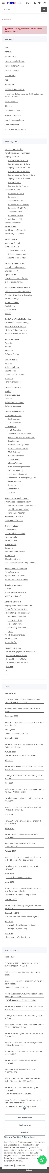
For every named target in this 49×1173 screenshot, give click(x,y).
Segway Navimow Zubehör (19, 178)
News (7, 47)
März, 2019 (9, 882)
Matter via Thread (12, 243)
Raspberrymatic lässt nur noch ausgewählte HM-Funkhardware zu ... (23, 808)
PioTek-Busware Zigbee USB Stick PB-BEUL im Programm (24, 799)
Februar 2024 (10, 693)
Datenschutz (21, 1165)
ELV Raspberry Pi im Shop (16, 928)
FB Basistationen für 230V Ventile (22, 505)
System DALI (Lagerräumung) (17, 322)
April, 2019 (9, 873)
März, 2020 (9, 828)
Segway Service (14, 182)
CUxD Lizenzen (14, 419)
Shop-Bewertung (12, 125)
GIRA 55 (8, 589)
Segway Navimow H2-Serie (19, 164)
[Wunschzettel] (39, 2)
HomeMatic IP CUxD (13, 415)
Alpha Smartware (12, 572)
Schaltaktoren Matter (17, 258)
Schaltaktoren (10, 371)
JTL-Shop (29, 1170)
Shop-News (9, 957)
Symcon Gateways (12, 395)
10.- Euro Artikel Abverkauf (16, 330)
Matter (7, 313)
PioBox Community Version (17, 733)
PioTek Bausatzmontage (15, 635)
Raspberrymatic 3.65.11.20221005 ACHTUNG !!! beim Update (24, 723)
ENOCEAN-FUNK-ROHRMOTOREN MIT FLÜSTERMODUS (21, 844)
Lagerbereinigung (13, 648)
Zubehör (8, 343)
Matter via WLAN (12, 247)
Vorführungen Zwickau (14, 233)
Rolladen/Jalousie (12, 367)
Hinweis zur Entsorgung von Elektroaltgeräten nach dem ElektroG (24, 95)
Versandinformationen (14, 66)
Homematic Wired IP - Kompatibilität (21, 894)
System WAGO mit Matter (16, 655)
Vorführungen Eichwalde (15, 230)
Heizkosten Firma (15, 620)
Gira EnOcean (10, 309)
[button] (35, 2)
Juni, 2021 (9, 783)
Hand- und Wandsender (15, 533)
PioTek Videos (10, 226)
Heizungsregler (11, 537)
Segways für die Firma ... (18, 186)
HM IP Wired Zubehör (14, 520)
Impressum (8, 1165)
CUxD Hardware (14, 422)
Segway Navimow (12, 156)
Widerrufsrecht (11, 101)
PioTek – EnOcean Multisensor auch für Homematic (21, 835)
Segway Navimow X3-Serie (19, 167)
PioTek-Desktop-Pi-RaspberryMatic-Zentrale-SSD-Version (23, 906)
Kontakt (8, 52)
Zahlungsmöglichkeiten (14, 61)
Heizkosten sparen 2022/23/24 (17, 613)
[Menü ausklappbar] (3, 1)
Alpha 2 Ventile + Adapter (15, 575)
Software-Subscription (14, 402)
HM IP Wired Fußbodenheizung (18, 502)
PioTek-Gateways (12, 298)
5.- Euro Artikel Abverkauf (15, 326)
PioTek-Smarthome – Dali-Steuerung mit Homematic (21, 867)
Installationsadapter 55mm (19, 467)
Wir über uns (10, 56)
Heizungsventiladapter (17, 474)
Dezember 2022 (11, 716)
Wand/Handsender (16, 455)
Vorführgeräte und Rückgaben (17, 153)
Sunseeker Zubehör (16, 211)
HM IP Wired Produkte (14, 516)
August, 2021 (10, 752)
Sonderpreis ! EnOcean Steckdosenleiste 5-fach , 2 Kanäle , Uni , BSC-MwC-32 (23, 858)
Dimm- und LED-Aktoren (15, 374)
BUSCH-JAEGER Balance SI (15, 592)
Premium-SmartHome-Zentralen (18, 295)
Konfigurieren (25, 1125)
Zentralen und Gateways (15, 267)
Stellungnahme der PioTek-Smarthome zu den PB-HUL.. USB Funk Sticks (24, 790)
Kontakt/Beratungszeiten (15, 129)
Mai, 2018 (9, 933)
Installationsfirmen (13, 115)
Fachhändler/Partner (13, 110)
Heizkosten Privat (15, 624)
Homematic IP (10, 426)
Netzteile (9, 666)
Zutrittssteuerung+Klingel (18, 444)
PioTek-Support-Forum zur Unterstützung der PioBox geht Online (24, 745)
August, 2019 (10, 851)
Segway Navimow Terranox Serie (21, 175)
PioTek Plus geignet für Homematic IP (21, 651)
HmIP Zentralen (14, 430)
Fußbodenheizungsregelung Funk (22, 478)
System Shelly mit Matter (16, 659)
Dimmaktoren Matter (16, 250)
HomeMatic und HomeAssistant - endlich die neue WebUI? (23, 822)
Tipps (10, 631)
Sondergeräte (13, 489)
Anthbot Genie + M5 (13, 219)
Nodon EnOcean (11, 302)
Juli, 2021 (8, 760)
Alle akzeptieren (25, 1117)
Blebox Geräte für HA (13, 282)
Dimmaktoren (13, 459)
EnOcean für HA (11, 271)
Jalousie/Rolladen (15, 463)
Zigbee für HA (10, 274)
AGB (6, 80)
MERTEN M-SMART (13, 596)
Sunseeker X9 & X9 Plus (17, 208)
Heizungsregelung (15, 470)
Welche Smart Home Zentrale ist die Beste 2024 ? (22, 710)
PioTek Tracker (11, 540)
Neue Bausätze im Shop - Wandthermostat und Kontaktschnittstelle (23, 889)
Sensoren (9, 350)
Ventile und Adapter (16, 513)
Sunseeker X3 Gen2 (16, 193)
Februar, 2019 (10, 899)
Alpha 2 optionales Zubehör (16, 579)
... (6, 670)
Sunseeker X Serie (12, 189)
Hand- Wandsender (13, 382)
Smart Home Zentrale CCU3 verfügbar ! (22, 916)
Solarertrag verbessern (17, 627)
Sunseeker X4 (13, 197)
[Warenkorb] (44, 2)
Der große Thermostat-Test (16, 609)
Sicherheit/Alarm (15, 481)
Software (8, 398)
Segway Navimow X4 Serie (19, 171)
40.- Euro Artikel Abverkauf (16, 333)
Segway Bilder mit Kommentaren (18, 605)
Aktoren (8, 347)
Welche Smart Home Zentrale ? (18, 291)
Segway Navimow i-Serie (18, 160)
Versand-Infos (10, 642)
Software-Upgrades (13, 406)
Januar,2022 (10, 730)
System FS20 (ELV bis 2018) (17, 662)
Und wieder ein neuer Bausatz (18, 877)
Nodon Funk (10, 555)
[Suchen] (44, 9)
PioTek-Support (11, 638)
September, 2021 (12, 738)
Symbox (8, 391)
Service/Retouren (12, 70)
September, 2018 (12, 913)
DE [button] (27, 2)
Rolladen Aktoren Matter (18, 254)
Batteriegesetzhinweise (14, 89)
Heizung (8, 363)
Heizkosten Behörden (17, 616)
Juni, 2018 (9, 921)
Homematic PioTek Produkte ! (20, 433)
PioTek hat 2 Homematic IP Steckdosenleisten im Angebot (24, 767)
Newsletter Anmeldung (14, 120)
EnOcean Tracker (12, 354)
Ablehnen (25, 1132)
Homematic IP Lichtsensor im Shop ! (21, 925)
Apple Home (10, 306)
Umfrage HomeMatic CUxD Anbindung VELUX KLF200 (24, 776)
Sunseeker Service (15, 215)
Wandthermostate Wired (18, 509)
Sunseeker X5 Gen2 (16, 200)
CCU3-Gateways (14, 452)
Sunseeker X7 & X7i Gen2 (18, 204)
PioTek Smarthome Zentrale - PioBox (21, 755)
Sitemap (8, 106)
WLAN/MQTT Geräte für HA (16, 278)
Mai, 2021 (9, 814)
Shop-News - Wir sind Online (18, 937)
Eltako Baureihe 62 (12, 559)
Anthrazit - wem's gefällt (18, 448)
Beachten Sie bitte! (13, 222)
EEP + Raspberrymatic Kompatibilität (20, 562)
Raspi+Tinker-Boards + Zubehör (21, 437)
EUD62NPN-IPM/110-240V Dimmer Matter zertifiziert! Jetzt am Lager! (22, 701)
